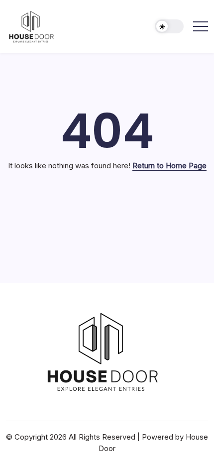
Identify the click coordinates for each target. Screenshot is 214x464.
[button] (169, 26)
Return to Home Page (169, 165)
